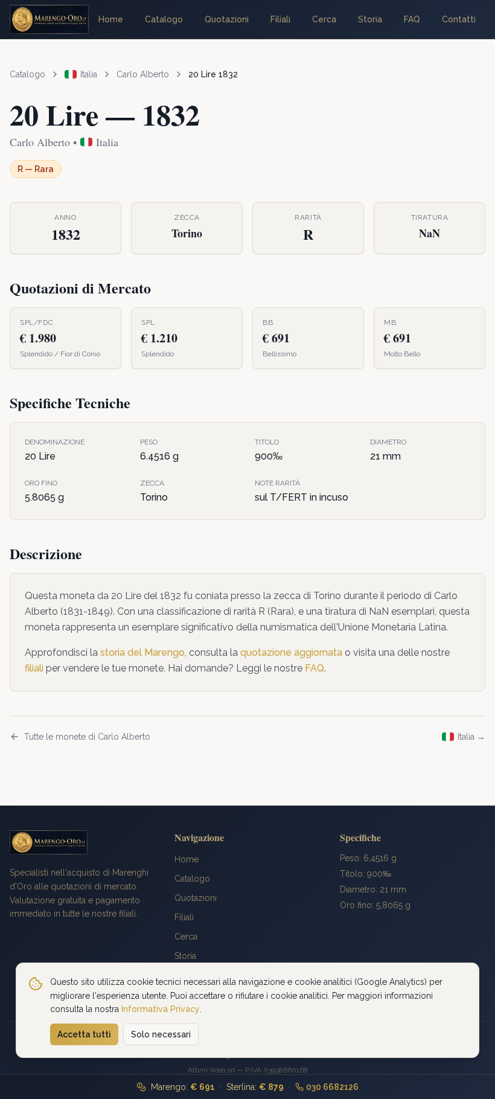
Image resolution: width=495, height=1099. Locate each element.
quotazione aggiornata (291, 652)
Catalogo (164, 19)
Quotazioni (227, 19)
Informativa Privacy (160, 1009)
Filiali (280, 19)
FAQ (412, 19)
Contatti (459, 19)
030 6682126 (332, 1087)
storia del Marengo (142, 652)
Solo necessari (161, 1034)
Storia (370, 19)
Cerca (324, 19)
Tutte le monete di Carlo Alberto (87, 737)
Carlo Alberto (143, 74)
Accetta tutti (84, 1034)
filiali (34, 668)
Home (110, 19)
